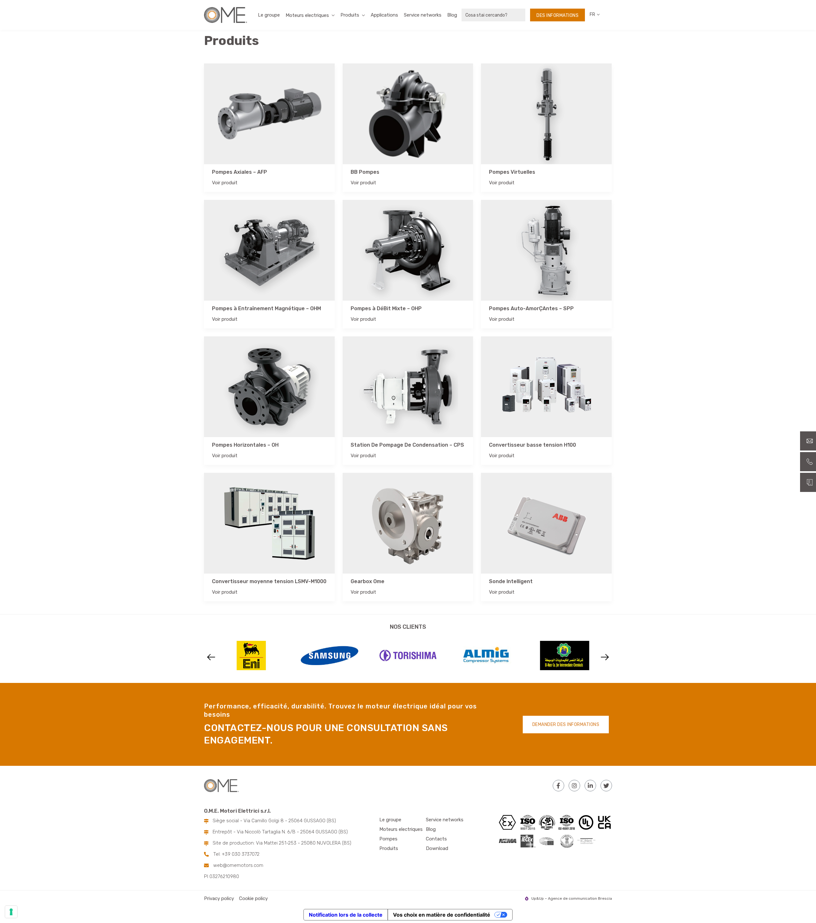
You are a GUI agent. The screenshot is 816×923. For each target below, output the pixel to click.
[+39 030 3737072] (808, 461)
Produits (349, 15)
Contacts (436, 839)
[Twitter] (606, 785)
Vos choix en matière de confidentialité (441, 915)
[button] (211, 657)
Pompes (388, 839)
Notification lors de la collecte (345, 915)
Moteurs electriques (401, 829)
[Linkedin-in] (590, 785)
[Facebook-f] (558, 785)
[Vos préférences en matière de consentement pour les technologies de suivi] (11, 912)
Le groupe (269, 15)
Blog (452, 15)
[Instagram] (574, 785)
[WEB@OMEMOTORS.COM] (808, 441)
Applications (384, 15)
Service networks (422, 15)
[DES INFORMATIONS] (808, 482)
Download (437, 848)
